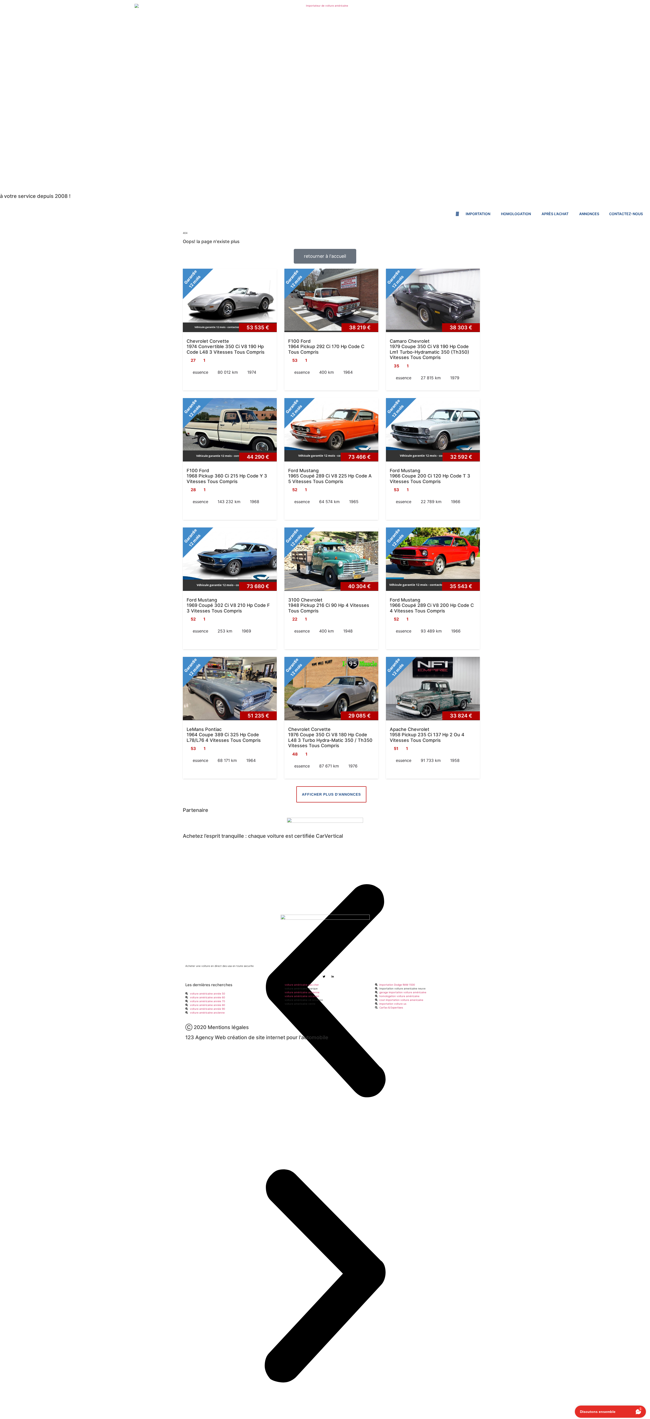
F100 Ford (299, 341)
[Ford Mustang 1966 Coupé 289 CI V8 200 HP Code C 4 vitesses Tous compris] (433, 559)
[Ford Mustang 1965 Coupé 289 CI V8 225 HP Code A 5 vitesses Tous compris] (331, 429)
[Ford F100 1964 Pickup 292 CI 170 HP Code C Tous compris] (331, 300)
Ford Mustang (303, 470)
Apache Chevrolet (409, 729)
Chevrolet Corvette (208, 341)
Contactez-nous (626, 214)
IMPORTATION (478, 214)
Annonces (589, 214)
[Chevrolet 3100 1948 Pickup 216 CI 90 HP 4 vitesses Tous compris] (331, 559)
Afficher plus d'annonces (331, 794)
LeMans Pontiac (204, 729)
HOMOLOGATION (516, 214)
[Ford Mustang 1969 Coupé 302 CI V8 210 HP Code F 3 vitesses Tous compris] (230, 559)
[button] (325, 1276)
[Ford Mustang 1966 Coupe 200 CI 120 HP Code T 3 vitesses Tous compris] (433, 429)
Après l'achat (555, 214)
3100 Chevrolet (305, 600)
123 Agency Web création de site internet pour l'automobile (256, 1037)
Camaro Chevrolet (410, 341)
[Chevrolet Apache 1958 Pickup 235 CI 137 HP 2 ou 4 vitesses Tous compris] (433, 688)
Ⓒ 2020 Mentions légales (217, 1027)
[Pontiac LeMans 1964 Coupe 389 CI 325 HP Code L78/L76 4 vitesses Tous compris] (230, 688)
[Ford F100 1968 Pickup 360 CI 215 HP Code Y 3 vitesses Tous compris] (230, 429)
